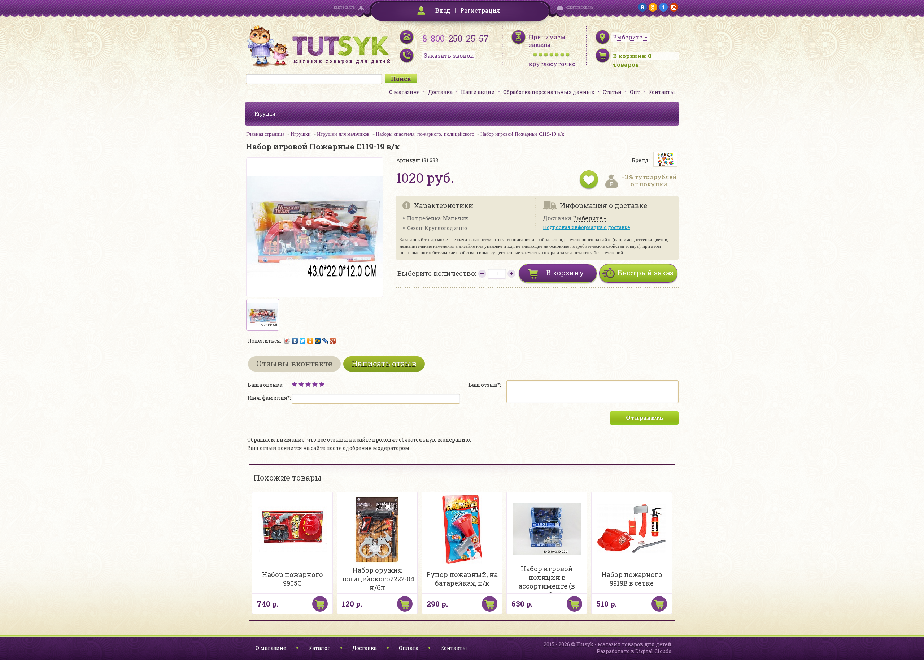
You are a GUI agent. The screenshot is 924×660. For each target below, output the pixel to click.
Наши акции (478, 91)
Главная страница (265, 134)
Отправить (644, 417)
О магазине (404, 91)
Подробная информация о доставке (586, 227)
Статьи (612, 91)
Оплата (408, 647)
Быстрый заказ (646, 272)
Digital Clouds (653, 651)
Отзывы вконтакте (294, 363)
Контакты (661, 91)
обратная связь (579, 7)
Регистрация (480, 10)
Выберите (587, 218)
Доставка (440, 91)
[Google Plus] (333, 341)
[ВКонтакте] (295, 341)
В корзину (565, 272)
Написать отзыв (384, 363)
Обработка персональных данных (548, 91)
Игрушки (264, 114)
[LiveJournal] (325, 341)
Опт (635, 91)
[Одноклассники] (310, 341)
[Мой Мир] (318, 341)
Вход (442, 10)
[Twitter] (302, 341)
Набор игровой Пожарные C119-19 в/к (522, 134)
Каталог (319, 647)
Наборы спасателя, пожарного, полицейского (425, 134)
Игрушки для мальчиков (343, 134)
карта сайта (344, 7)
